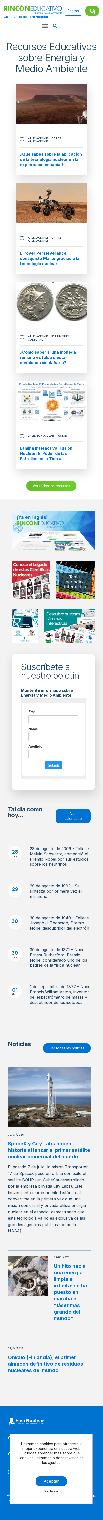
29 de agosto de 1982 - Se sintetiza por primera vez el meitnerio (56, 891)
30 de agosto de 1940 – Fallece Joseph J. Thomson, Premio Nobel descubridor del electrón (59, 923)
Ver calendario (73, 816)
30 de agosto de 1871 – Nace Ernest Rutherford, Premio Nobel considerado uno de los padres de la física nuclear (58, 957)
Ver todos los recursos (51, 486)
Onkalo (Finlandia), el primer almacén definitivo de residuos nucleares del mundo (45, 1363)
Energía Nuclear (41, 435)
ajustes (54, 1462)
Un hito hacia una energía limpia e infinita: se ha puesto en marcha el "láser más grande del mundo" (70, 1292)
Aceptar (51, 1481)
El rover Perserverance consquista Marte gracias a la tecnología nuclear (50, 258)
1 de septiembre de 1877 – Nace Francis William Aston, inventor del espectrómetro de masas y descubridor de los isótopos (60, 994)
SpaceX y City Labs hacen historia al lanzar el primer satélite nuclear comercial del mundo (49, 1150)
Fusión (62, 435)
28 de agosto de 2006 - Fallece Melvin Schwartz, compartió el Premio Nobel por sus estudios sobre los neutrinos (59, 856)
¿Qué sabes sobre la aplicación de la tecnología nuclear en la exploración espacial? (51, 159)
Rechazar (51, 1491)
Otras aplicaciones (45, 140)
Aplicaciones (38, 138)
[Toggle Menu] (45, 26)
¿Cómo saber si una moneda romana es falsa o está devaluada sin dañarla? (48, 357)
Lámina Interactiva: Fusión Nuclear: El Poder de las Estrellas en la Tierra (46, 453)
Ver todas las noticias (67, 1048)
